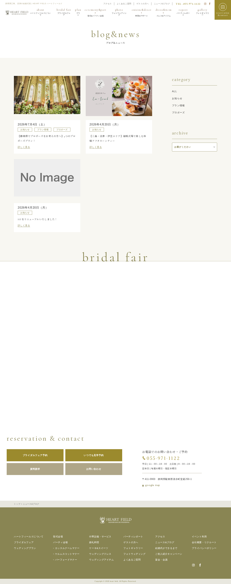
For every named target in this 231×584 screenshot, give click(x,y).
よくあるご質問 (124, 4)
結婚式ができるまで (166, 548)
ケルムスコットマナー (67, 554)
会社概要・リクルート (204, 542)
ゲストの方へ (142, 4)
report (183, 12)
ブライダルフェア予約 (35, 455)
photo (119, 12)
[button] (223, 10)
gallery (202, 12)
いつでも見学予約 (94, 455)
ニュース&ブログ (162, 4)
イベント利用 (199, 536)
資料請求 (35, 469)
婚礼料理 (94, 542)
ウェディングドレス (100, 554)
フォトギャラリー (133, 548)
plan (78, 12)
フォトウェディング (134, 554)
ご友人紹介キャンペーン (168, 554)
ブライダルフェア (24, 542)
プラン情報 (178, 105)
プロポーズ (178, 112)
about (40, 12)
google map (152, 485)
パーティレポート (133, 536)
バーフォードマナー (66, 559)
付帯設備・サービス (100, 536)
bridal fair (64, 12)
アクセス (107, 4)
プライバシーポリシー (204, 548)
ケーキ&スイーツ (98, 548)
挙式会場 (58, 536)
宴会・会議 (161, 559)
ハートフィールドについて (28, 536)
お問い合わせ (93, 469)
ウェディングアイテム (101, 559)
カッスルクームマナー (67, 548)
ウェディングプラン (25, 548)
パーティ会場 (60, 542)
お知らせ (177, 98)
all (174, 91)
